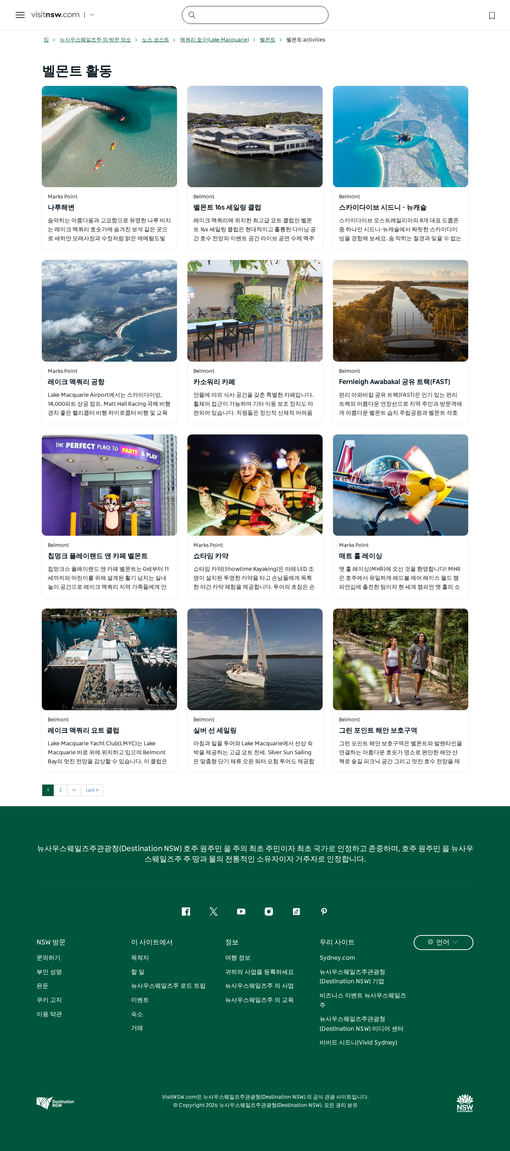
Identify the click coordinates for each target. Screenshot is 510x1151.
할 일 (137, 972)
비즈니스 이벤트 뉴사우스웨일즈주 (363, 1000)
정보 (232, 942)
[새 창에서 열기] (109, 136)
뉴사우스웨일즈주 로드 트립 (168, 986)
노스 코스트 (155, 40)
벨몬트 (268, 40)
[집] (55, 15)
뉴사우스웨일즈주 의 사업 (259, 986)
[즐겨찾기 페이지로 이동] (491, 15)
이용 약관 (49, 1014)
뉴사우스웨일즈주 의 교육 (259, 1000)
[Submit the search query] (191, 14)
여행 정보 (238, 958)
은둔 (43, 986)
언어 (443, 942)
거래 (137, 1028)
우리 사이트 (337, 942)
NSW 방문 (51, 942)
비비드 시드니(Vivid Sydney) (358, 1043)
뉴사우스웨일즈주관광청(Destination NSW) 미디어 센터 (362, 1024)
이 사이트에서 (152, 942)
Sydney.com (337, 958)
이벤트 (140, 1000)
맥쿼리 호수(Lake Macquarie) (214, 40)
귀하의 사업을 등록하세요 (259, 972)
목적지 (140, 958)
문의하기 (48, 958)
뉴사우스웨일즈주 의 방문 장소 (95, 40)
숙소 (137, 1014)
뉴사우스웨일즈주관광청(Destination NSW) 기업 (352, 977)
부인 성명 (49, 972)
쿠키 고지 (49, 1000)
